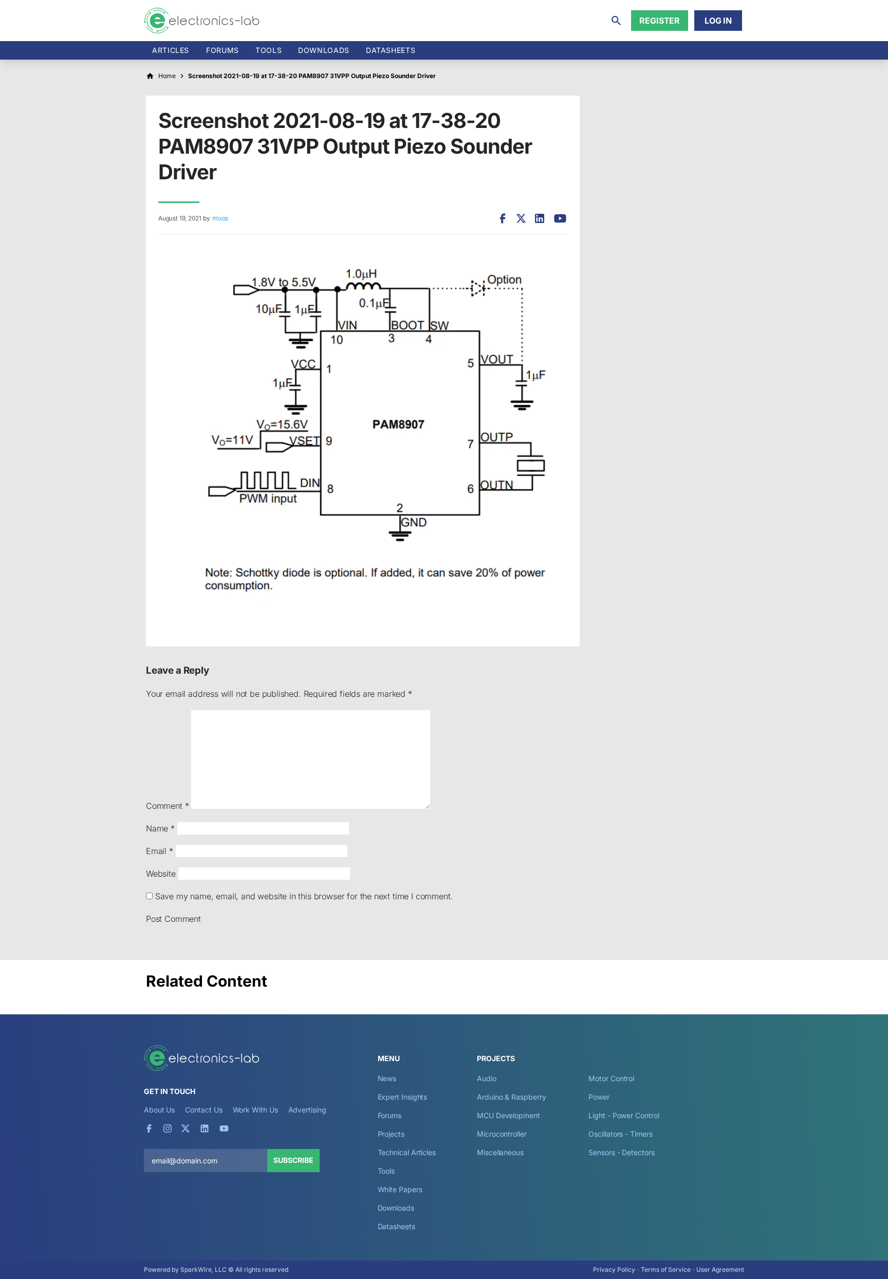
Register (659, 20)
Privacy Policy (614, 1269)
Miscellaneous (500, 1152)
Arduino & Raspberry (511, 1096)
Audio (486, 1078)
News (387, 1078)
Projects (391, 1133)
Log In (718, 20)
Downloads (396, 1207)
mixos (220, 218)
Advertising (307, 1109)
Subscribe (293, 1160)
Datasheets (390, 50)
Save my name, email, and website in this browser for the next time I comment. (304, 896)
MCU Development (508, 1115)
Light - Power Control (623, 1115)
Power (598, 1096)
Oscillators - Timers (620, 1133)
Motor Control (611, 1078)
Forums (222, 50)
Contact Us (203, 1109)
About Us (159, 1109)
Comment (167, 806)
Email (159, 851)
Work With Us (255, 1109)
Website (161, 873)
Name (160, 828)
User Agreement (720, 1269)
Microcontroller (502, 1133)
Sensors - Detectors (621, 1152)
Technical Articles (407, 1152)
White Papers (400, 1189)
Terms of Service (666, 1269)
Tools (268, 50)
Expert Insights (403, 1096)
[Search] (616, 20)
